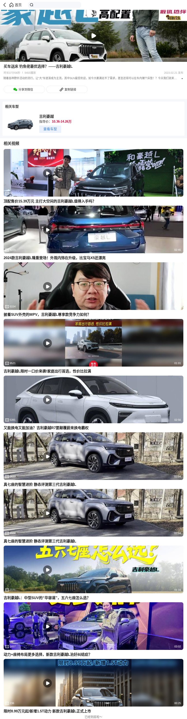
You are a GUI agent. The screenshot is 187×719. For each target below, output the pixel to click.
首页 (18, 5)
